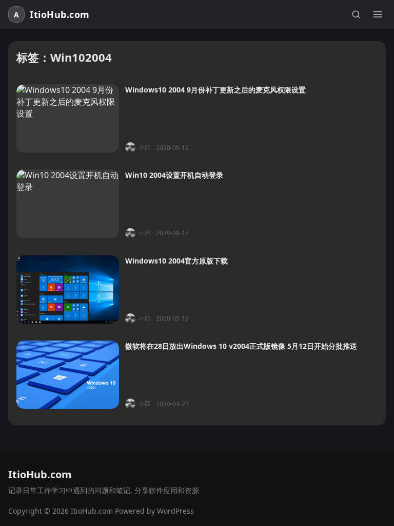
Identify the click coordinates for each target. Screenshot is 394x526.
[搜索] (356, 14)
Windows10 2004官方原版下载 (176, 261)
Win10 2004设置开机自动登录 (174, 175)
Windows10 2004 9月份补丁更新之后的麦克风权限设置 (215, 90)
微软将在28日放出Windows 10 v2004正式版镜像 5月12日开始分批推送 (241, 346)
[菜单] (377, 14)
